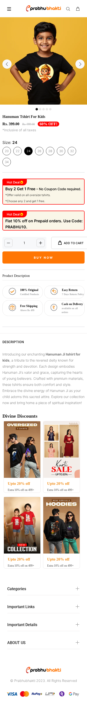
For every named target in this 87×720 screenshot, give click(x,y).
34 (7, 162)
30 (61, 151)
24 (28, 151)
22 (18, 151)
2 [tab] (40, 109)
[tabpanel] (43, 61)
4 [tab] (47, 109)
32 (72, 151)
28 (50, 151)
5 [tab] (50, 109)
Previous (7, 64)
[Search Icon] (69, 9)
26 (39, 151)
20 (7, 151)
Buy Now (43, 257)
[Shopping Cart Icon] (77, 9)
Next (80, 64)
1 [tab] (37, 109)
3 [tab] (43, 109)
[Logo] (43, 8)
